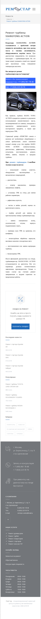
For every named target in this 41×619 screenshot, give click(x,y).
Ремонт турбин (13, 536)
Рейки (30, 429)
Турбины (20, 433)
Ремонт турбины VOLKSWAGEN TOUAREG (14, 396)
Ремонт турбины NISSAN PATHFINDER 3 (14, 407)
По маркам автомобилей (16, 429)
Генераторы (11, 424)
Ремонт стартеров (14, 541)
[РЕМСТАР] (19, 9)
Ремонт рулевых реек (15, 533)
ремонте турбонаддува (18, 162)
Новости (9, 16)
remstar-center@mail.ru (25, 513)
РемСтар (9, 601)
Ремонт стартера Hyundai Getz (14, 356)
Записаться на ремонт (13, 556)
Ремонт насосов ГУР (15, 544)
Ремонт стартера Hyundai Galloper (14, 367)
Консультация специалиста (15, 564)
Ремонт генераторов (15, 539)
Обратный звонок (12, 560)
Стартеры (10, 433)
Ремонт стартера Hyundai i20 (14, 345)
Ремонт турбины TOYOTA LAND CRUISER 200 (14, 385)
